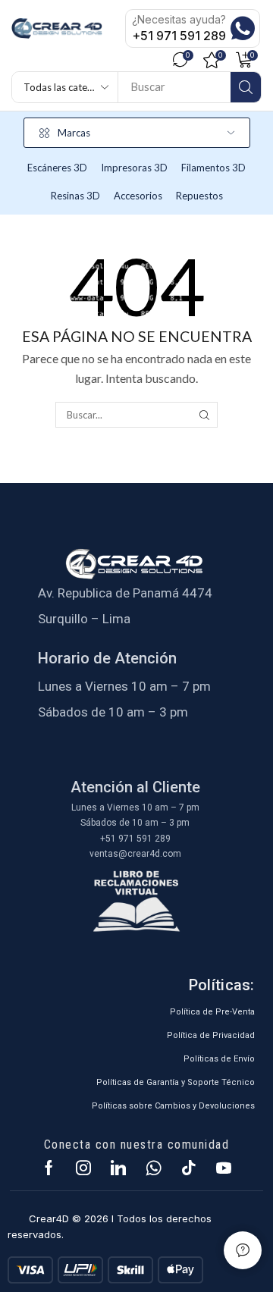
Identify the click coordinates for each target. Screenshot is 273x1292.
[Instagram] (83, 1167)
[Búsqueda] (246, 87)
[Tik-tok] (188, 1167)
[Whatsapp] (154, 1167)
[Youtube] (223, 1167)
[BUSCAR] (204, 415)
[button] (183, 59)
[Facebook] (49, 1167)
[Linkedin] (118, 1167)
